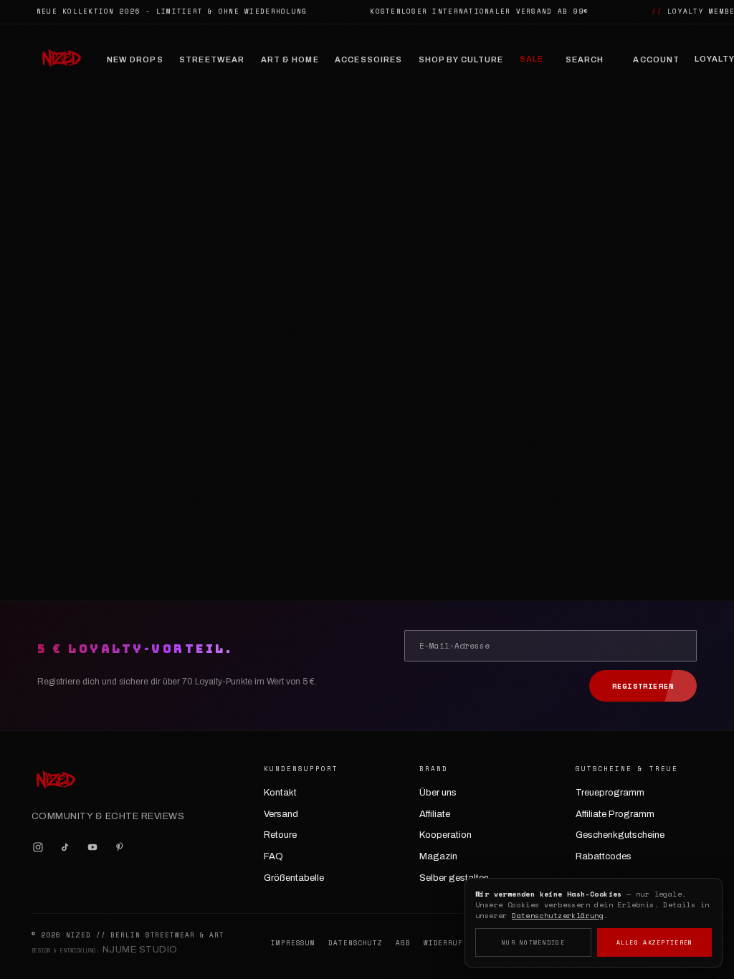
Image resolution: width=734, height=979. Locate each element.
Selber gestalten (454, 878)
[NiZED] (61, 59)
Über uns (438, 793)
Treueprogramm (610, 793)
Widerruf (443, 943)
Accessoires (368, 59)
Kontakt (280, 793)
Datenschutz (355, 943)
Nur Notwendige (533, 942)
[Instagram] (38, 847)
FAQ (273, 856)
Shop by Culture (461, 59)
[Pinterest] (119, 847)
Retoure (280, 835)
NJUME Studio (140, 950)
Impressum (293, 943)
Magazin (438, 856)
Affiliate (434, 814)
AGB (403, 943)
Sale (531, 58)
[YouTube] (92, 847)
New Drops (135, 59)
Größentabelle (294, 878)
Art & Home (290, 59)
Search (585, 59)
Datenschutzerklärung (558, 915)
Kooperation (445, 835)
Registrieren (643, 686)
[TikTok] (65, 847)
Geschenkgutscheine (620, 835)
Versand (281, 814)
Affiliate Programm (615, 814)
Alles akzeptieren (654, 942)
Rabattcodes (603, 856)
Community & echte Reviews (108, 816)
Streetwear (211, 59)
